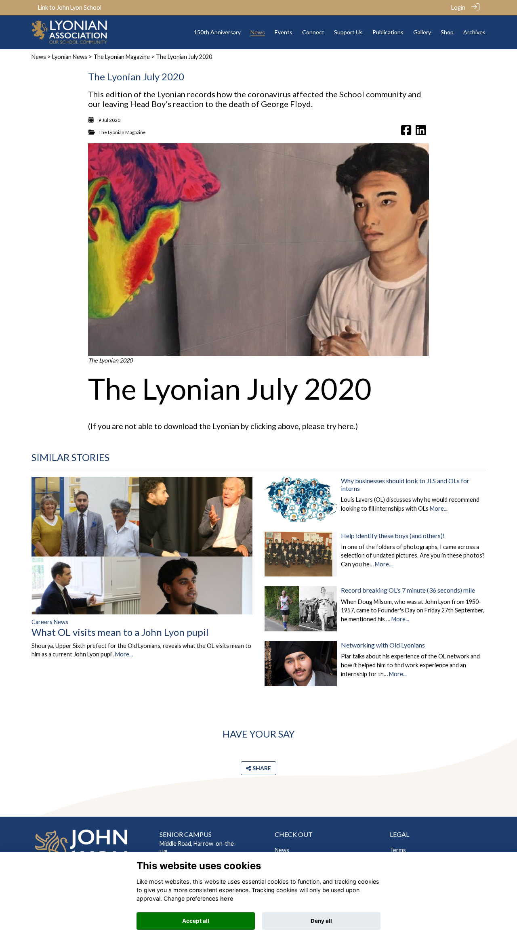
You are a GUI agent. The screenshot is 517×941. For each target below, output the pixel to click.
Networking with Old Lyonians (383, 645)
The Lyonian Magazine (121, 56)
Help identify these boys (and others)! (393, 535)
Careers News (50, 621)
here (346, 426)
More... (124, 654)
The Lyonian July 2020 (230, 388)
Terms (398, 850)
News (39, 56)
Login (458, 7)
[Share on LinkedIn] (421, 132)
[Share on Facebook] (406, 132)
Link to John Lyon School (69, 7)
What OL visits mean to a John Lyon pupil (120, 632)
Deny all (321, 921)
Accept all (195, 921)
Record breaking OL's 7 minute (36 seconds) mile (408, 590)
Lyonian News (69, 56)
